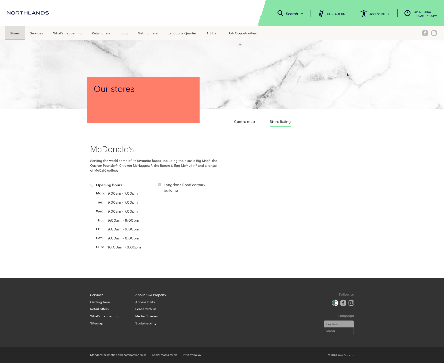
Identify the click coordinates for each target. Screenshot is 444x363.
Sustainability (146, 323)
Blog (124, 33)
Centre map (244, 121)
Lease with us (145, 308)
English (332, 324)
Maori (330, 330)
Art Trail (212, 33)
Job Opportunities (242, 33)
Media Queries (146, 316)
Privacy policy (192, 354)
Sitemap (96, 323)
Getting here (147, 33)
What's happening (67, 33)
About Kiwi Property (150, 294)
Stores (15, 33)
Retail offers (101, 33)
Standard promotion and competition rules (118, 354)
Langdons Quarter (182, 33)
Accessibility (145, 301)
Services (36, 33)
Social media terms (164, 354)
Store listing (280, 121)
